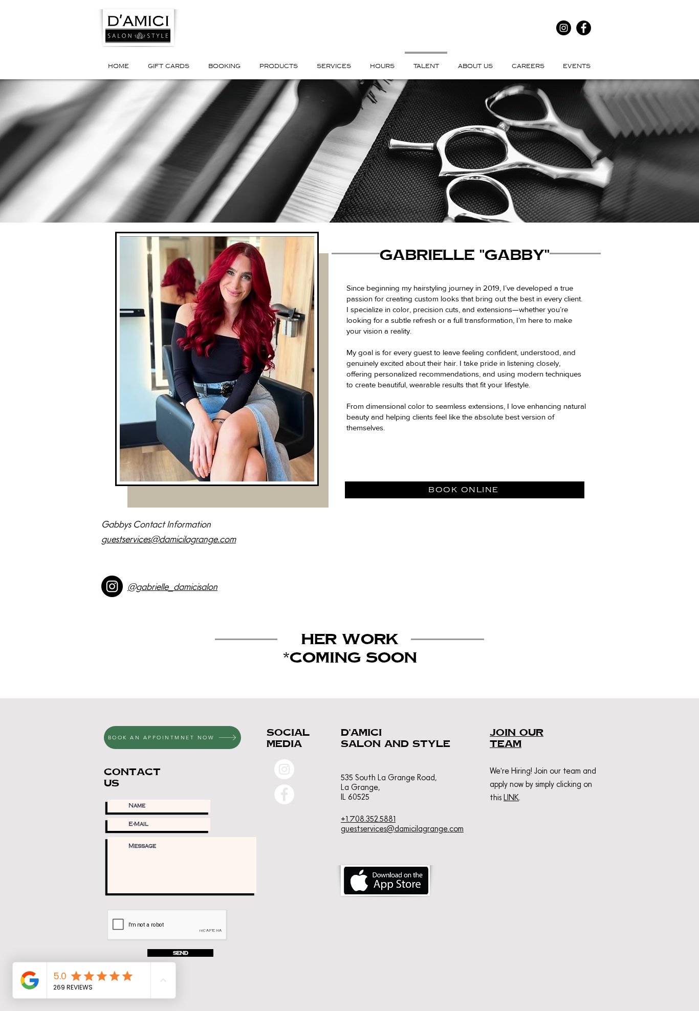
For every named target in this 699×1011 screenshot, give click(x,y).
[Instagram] (563, 27)
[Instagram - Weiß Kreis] (284, 769)
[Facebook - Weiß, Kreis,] (284, 794)
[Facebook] (583, 27)
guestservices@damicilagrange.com (168, 539)
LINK (511, 797)
